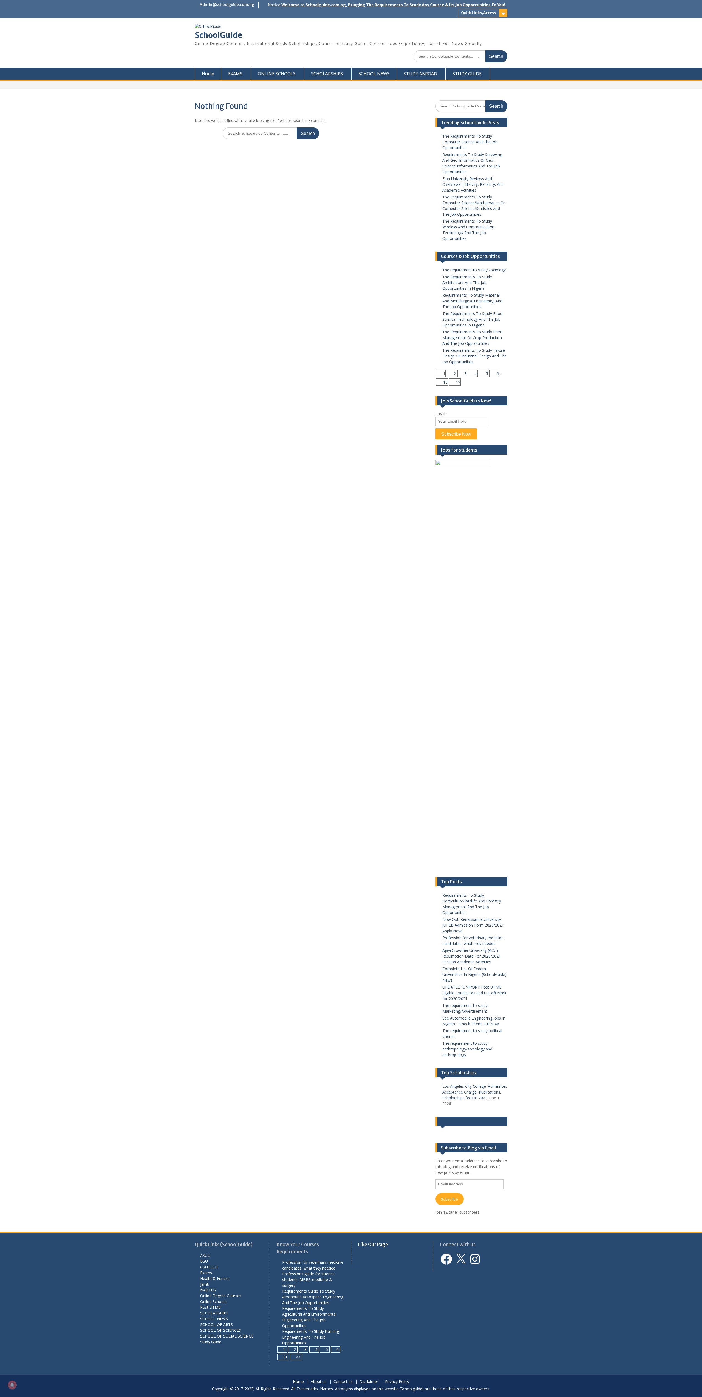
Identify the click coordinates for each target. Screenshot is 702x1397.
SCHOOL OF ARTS (216, 1324)
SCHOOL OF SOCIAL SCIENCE (226, 1336)
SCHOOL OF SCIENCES (220, 1330)
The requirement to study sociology (474, 269)
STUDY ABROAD (420, 74)
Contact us (343, 1382)
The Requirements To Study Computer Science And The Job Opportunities (469, 142)
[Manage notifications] (12, 1385)
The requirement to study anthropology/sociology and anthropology (467, 1049)
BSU (204, 1261)
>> (458, 382)
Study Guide (210, 1341)
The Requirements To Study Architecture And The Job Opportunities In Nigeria (467, 282)
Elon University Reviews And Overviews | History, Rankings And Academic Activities (473, 184)
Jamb (204, 1284)
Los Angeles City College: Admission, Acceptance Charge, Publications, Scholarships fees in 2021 (474, 1092)
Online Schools (213, 1301)
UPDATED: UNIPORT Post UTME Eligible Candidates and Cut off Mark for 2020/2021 (474, 992)
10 (445, 382)
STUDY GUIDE (467, 74)
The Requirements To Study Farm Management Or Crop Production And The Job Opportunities (472, 337)
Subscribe (449, 1199)
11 (285, 1356)
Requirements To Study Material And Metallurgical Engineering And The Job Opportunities (472, 301)
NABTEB (208, 1290)
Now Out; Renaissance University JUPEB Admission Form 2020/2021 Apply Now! (473, 925)
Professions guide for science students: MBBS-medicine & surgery (308, 1279)
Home (208, 74)
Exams (206, 1272)
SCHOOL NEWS (374, 74)
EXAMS (235, 74)
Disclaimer (369, 1382)
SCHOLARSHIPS (327, 74)
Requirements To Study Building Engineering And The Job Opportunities (310, 1337)
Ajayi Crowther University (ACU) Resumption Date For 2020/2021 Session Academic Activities (471, 956)
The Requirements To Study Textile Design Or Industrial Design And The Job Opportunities (474, 356)
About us (319, 1382)
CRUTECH (209, 1267)
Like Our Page (455, 1121)
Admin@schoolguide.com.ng (227, 4)
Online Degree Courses (220, 1295)
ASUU (205, 1255)
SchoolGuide (218, 35)
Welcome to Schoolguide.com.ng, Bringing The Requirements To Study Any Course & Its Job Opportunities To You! (393, 4)
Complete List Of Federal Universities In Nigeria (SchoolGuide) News (474, 974)
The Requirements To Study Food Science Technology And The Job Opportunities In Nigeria (472, 319)
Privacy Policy (397, 1382)
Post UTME (210, 1307)
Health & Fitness (215, 1278)
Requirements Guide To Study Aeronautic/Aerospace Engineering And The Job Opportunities (312, 1296)
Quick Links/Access (478, 12)
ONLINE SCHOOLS (277, 74)
